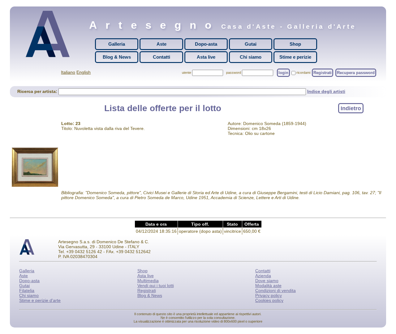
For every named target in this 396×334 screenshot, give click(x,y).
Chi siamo (250, 57)
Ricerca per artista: (37, 91)
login (283, 72)
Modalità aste (268, 285)
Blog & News (117, 57)
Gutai (250, 44)
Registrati (322, 72)
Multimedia (148, 280)
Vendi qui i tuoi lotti (155, 285)
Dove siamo (266, 280)
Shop (295, 44)
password (233, 72)
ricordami (303, 72)
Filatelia (26, 290)
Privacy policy (268, 295)
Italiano (68, 72)
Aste (161, 44)
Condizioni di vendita (275, 290)
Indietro (351, 108)
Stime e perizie (295, 57)
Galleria (116, 44)
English (83, 72)
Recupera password (356, 72)
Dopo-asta (206, 44)
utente (186, 72)
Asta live (206, 57)
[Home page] (49, 34)
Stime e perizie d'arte (40, 300)
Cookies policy (269, 300)
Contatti (161, 57)
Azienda (263, 275)
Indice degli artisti (326, 91)
